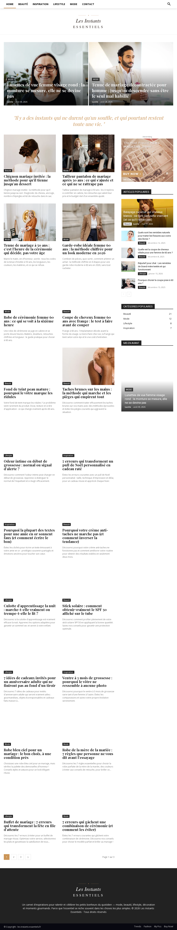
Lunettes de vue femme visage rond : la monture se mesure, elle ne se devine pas (146, 398)
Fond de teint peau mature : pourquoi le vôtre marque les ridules (28, 393)
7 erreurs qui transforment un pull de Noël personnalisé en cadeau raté (87, 465)
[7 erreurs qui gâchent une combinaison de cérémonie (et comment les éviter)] (88, 799)
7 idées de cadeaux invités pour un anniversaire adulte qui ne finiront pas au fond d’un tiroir (30, 681)
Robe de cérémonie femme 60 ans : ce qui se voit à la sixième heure (29, 321)
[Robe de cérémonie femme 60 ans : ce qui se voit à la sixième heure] (30, 294)
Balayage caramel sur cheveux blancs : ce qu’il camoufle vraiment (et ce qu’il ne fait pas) (145, 215)
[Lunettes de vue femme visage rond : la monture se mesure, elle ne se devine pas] (46, 73)
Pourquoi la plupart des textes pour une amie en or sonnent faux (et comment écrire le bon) (29, 536)
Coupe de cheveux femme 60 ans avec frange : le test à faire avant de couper (87, 321)
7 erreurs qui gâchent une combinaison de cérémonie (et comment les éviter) (87, 826)
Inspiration (68, 455)
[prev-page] (123, 294)
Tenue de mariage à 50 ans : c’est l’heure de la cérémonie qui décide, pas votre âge (28, 249)
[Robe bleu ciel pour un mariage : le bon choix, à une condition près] (30, 727)
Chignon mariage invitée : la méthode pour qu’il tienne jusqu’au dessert (27, 180)
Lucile (136, 224)
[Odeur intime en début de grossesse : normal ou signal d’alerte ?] (30, 438)
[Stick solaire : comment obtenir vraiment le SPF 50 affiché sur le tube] (88, 583)
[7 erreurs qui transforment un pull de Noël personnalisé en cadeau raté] (88, 438)
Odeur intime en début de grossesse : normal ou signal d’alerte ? (28, 465)
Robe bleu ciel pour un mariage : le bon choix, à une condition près (27, 753)
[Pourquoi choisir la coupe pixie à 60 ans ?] (128, 283)
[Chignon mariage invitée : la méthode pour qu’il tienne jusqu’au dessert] (30, 153)
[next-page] (28, 857)
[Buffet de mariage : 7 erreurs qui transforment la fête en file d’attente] (30, 799)
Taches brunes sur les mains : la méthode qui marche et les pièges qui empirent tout (87, 393)
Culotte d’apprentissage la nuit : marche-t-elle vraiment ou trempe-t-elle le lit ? (30, 609)
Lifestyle (8, 455)
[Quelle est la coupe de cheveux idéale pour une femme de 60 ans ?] (128, 253)
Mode (10, 79)
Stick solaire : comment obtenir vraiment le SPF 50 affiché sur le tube (84, 609)
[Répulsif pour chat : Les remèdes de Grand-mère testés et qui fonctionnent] (128, 266)
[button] (169, 4)
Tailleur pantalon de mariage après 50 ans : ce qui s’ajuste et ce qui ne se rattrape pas (87, 180)
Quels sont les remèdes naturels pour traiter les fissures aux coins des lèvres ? (154, 235)
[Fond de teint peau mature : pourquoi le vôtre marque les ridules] (30, 366)
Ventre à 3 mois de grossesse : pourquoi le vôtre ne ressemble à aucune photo (87, 681)
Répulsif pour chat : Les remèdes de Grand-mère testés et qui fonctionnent (154, 266)
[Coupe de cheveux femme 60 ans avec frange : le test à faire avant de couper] (88, 294)
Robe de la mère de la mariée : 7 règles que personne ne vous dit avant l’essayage (87, 753)
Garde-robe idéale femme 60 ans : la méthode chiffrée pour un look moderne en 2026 (87, 249)
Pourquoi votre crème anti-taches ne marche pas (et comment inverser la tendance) (85, 536)
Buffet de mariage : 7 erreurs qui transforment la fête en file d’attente (29, 826)
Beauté (8, 170)
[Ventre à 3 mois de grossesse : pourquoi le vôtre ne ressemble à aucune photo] (88, 655)
